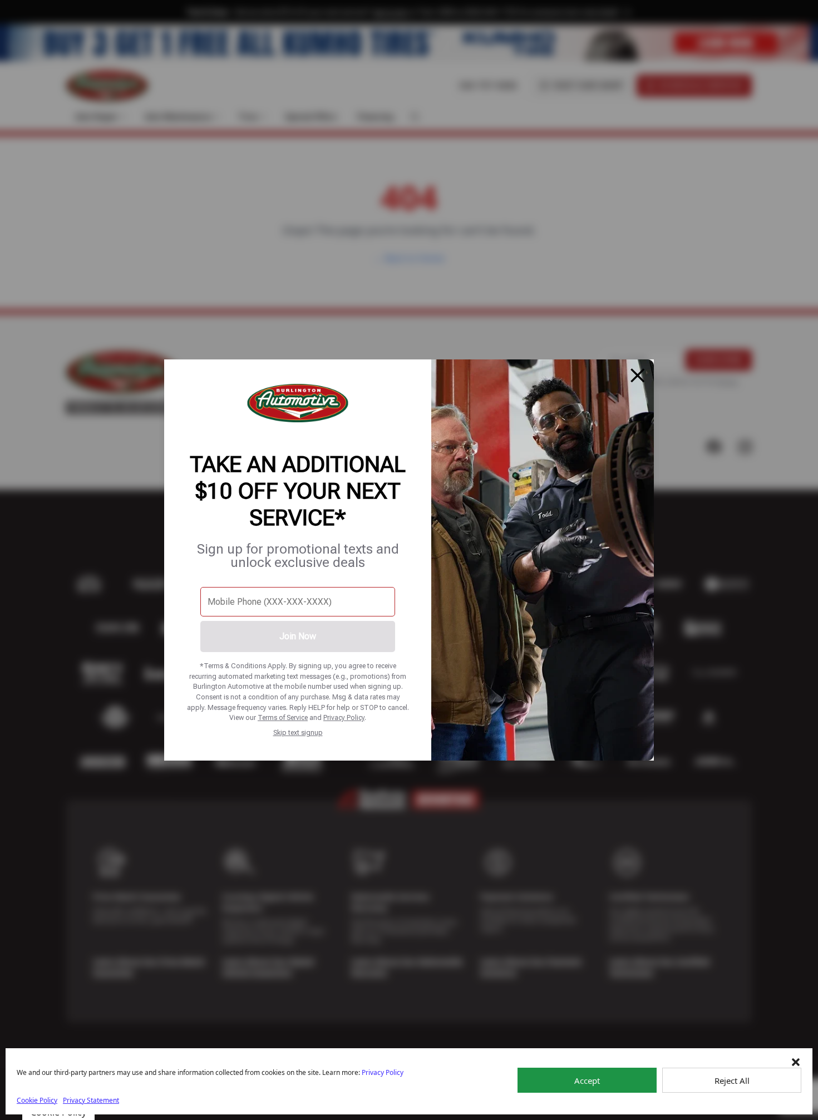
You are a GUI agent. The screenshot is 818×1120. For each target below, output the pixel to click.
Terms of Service (283, 717)
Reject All (732, 1080)
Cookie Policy (37, 1100)
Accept (587, 1080)
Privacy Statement (91, 1100)
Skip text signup (298, 732)
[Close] (637, 375)
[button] (795, 1062)
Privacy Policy (343, 717)
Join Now (297, 636)
